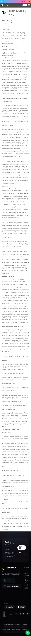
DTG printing (26, 570)
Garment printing (24, 631)
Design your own (20, 547)
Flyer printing (25, 629)
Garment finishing (26, 583)
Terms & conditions (11, 612)
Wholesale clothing (14, 631)
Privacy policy (10, 614)
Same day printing (26, 585)
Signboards (6, 631)
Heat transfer (26, 580)
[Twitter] (27, 1)
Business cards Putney (16, 629)
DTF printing (26, 573)
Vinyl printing (26, 577)
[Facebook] (23, 1)
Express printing (26, 588)
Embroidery (26, 575)
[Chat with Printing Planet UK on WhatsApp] (28, 633)
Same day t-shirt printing (8, 624)
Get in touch (20, 553)
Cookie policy (10, 616)
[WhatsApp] (29, 1)
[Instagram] (25, 1)
